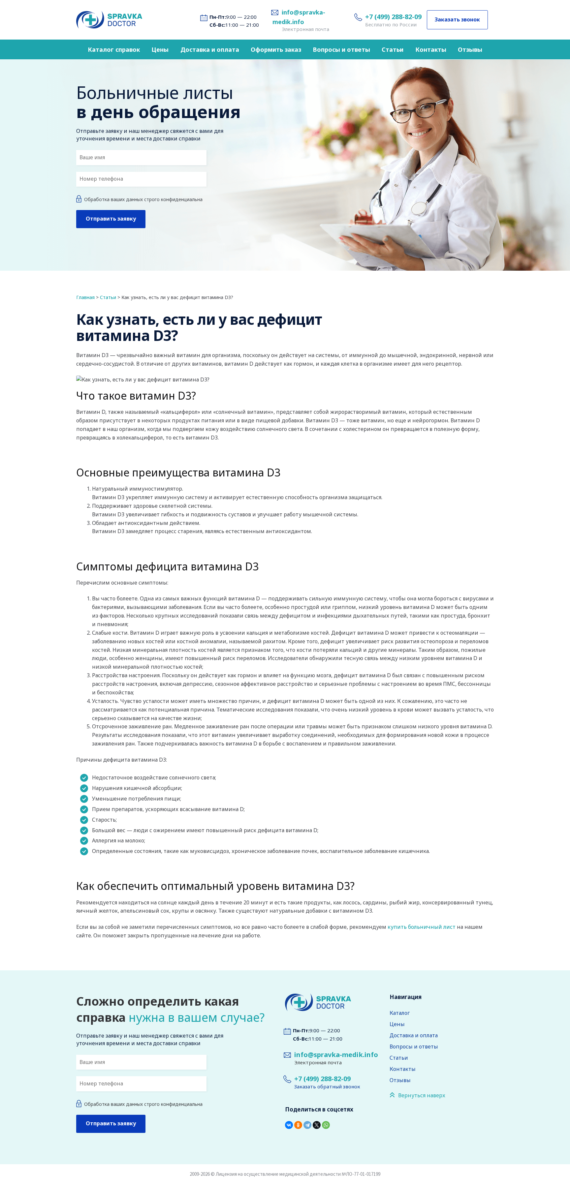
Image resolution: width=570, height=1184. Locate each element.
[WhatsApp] (326, 1125)
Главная (85, 297)
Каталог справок (114, 49)
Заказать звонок (457, 19)
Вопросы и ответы (341, 49)
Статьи (392, 49)
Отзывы (470, 49)
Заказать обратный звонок (327, 1086)
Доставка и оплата (209, 49)
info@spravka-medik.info (336, 1054)
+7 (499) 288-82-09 (393, 16)
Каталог (400, 1013)
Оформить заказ (276, 49)
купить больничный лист (422, 926)
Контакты (430, 49)
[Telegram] (307, 1125)
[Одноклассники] (298, 1125)
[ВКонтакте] (289, 1125)
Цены (160, 49)
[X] (317, 1125)
